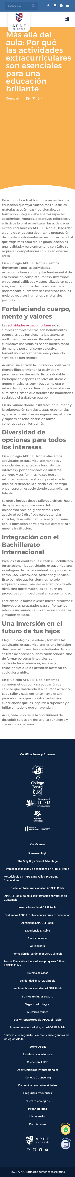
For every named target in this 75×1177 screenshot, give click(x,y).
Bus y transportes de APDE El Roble (37, 1019)
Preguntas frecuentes (37, 1093)
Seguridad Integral (37, 1004)
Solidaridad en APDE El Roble (37, 980)
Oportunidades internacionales (37, 1070)
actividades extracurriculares (29, 325)
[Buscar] (33, 6)
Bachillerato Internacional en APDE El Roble (37, 888)
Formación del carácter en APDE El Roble (37, 953)
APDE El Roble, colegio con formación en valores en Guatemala (35, 897)
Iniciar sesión (37, 1116)
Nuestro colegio (37, 853)
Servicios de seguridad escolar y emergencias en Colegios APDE (36, 1037)
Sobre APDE (37, 1046)
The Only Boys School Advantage (38, 861)
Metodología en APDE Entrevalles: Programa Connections (31, 878)
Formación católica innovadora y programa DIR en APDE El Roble (34, 963)
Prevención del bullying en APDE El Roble (37, 1027)
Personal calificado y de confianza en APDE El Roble (37, 868)
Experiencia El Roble (37, 930)
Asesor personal (38, 938)
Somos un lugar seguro (37, 996)
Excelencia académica (37, 1054)
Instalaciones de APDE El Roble (37, 907)
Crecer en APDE (37, 1062)
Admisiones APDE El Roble (37, 922)
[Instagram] (55, 6)
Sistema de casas (37, 973)
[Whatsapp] (49, 6)
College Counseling (37, 1077)
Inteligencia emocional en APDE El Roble (37, 988)
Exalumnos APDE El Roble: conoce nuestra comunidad (37, 915)
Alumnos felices (37, 1012)
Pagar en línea (37, 1108)
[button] (28, 98)
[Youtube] (67, 6)
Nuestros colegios (38, 1101)
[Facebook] (61, 6)
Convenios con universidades (37, 1085)
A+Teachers (37, 946)
